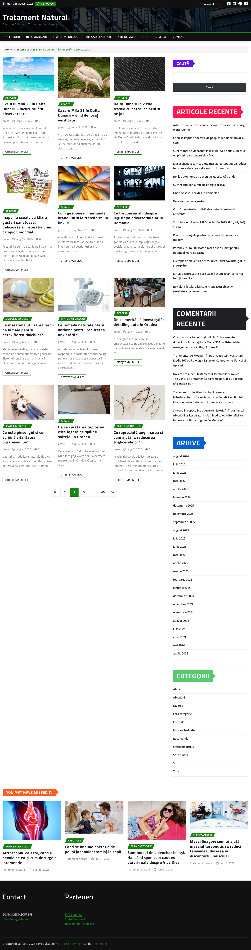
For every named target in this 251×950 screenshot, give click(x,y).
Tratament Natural (35, 17)
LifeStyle (178, 722)
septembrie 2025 (184, 522)
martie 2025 (181, 571)
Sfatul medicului (66, 37)
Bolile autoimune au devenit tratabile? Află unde (204, 176)
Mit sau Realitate (99, 37)
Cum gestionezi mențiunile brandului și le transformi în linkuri (83, 218)
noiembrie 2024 (183, 604)
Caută (183, 63)
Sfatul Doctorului (76, 919)
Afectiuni (13, 37)
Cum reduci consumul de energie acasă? (199, 185)
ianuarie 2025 (182, 588)
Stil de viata (127, 37)
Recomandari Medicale (80, 924)
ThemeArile (99, 944)
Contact (179, 37)
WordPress (62, 944)
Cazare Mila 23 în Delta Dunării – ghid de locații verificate (79, 115)
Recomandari (36, 37)
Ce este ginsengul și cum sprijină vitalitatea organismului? (25, 437)
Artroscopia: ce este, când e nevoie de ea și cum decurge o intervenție (30, 857)
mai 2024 (179, 645)
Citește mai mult (16, 151)
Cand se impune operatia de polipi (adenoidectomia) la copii (93, 849)
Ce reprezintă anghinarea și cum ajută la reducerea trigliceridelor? (138, 437)
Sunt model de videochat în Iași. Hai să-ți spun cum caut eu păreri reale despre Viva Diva (156, 857)
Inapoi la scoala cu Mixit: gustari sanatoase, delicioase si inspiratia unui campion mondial (27, 225)
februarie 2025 (182, 579)
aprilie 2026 (180, 489)
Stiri (146, 37)
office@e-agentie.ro (15, 919)
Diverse (160, 37)
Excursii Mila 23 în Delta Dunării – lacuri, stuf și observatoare (53, 49)
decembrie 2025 (183, 505)
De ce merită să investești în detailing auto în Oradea (139, 322)
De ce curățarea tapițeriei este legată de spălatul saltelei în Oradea (81, 431)
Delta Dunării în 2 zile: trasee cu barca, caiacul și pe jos (137, 108)
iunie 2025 (179, 547)
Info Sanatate (73, 914)
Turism (177, 771)
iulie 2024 (179, 629)
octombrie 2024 (183, 612)
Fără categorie (182, 714)
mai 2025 (179, 555)
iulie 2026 (179, 464)
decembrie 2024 (183, 596)
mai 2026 (179, 481)
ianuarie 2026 (182, 497)
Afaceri (177, 689)
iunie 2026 (179, 472)
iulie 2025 (179, 538)
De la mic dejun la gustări (189, 201)
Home (9, 49)
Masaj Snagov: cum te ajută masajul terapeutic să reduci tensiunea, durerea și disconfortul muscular (215, 849)
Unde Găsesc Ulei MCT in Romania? (196, 193)
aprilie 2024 (180, 653)
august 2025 (181, 530)
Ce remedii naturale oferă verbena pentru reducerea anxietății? (81, 329)
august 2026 (181, 456)
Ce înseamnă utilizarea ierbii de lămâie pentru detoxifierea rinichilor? (28, 329)
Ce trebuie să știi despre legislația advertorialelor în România (138, 218)
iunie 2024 (179, 637)
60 (103, 492)
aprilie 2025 (180, 563)
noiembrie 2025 (183, 514)
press (6, 121)
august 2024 (181, 621)
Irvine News (80, 944)
